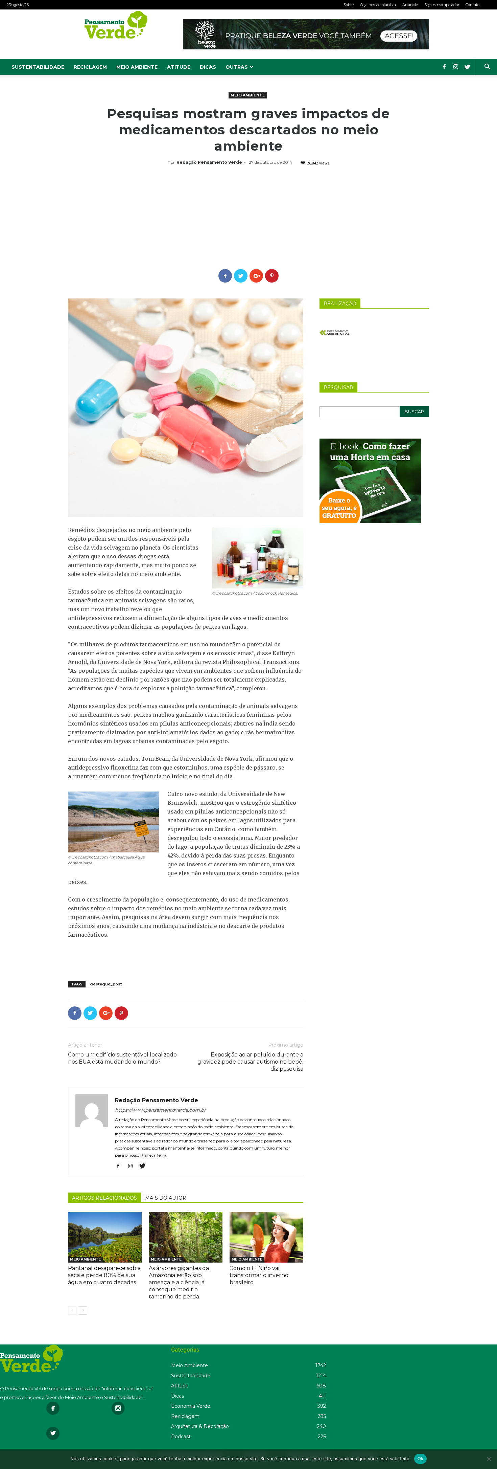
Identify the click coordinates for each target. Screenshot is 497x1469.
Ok (421, 1458)
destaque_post (106, 984)
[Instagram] (456, 67)
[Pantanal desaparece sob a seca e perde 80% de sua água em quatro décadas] (105, 1237)
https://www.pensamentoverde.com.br (160, 1110)
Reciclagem (90, 67)
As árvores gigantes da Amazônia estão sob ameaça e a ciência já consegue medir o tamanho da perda (179, 1282)
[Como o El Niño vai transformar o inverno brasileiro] (266, 1237)
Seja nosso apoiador (441, 4)
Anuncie (410, 4)
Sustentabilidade (37, 67)
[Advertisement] (248, 218)
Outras (237, 67)
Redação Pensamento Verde (209, 162)
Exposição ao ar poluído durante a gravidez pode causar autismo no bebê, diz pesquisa (250, 1061)
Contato (472, 4)
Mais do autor (165, 1198)
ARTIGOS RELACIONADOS (104, 1198)
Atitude (178, 67)
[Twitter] (467, 67)
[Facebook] (444, 67)
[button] (487, 67)
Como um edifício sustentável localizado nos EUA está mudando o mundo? (122, 1058)
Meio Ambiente (137, 67)
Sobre (349, 4)
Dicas (208, 67)
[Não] (488, 1458)
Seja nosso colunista (378, 4)
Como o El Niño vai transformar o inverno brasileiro (259, 1275)
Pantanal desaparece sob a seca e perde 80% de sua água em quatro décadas (104, 1275)
